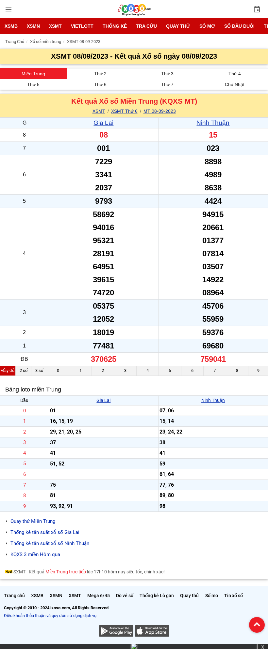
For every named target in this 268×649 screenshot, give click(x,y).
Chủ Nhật (234, 84)
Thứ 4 (234, 73)
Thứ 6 (100, 84)
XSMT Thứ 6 (124, 111)
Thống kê (115, 26)
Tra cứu (146, 26)
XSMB (11, 26)
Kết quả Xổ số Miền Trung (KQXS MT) (134, 101)
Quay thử (178, 26)
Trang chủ (14, 595)
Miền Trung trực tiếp (65, 571)
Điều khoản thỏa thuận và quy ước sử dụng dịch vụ (50, 615)
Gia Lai (103, 122)
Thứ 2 (100, 73)
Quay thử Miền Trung (32, 521)
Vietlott (82, 26)
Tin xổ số (233, 595)
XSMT (55, 26)
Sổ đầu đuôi (239, 26)
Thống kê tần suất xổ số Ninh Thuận (49, 543)
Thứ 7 (167, 84)
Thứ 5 (33, 84)
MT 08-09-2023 (159, 111)
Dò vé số (124, 595)
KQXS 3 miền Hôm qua (35, 554)
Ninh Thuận (212, 122)
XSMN (33, 26)
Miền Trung (33, 73)
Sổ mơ (207, 26)
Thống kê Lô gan (157, 595)
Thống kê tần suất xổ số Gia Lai (44, 532)
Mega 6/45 (98, 595)
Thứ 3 (167, 73)
